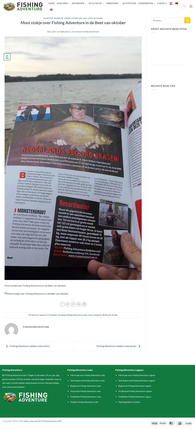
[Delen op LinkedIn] (84, 304)
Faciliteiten (95, 3)
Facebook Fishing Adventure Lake (70, 18)
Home (51, 3)
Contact (162, 3)
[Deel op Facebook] (62, 304)
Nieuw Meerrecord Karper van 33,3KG (167, 40)
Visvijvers (62, 3)
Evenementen (145, 3)
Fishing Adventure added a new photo (29, 346)
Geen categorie (95, 18)
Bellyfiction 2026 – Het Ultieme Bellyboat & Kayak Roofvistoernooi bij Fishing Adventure (169, 52)
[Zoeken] (184, 6)
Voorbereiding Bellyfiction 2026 (167, 61)
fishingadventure (90, 32)
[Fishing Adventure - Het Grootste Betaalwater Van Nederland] (23, 6)
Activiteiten (129, 3)
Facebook (48, 18)
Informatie (78, 3)
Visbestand (112, 3)
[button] (191, 6)
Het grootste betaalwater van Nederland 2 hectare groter (166, 69)
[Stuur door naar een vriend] (73, 304)
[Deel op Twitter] (67, 304)
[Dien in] (187, 20)
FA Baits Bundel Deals (162, 77)
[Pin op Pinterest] (78, 304)
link (115, 315)
